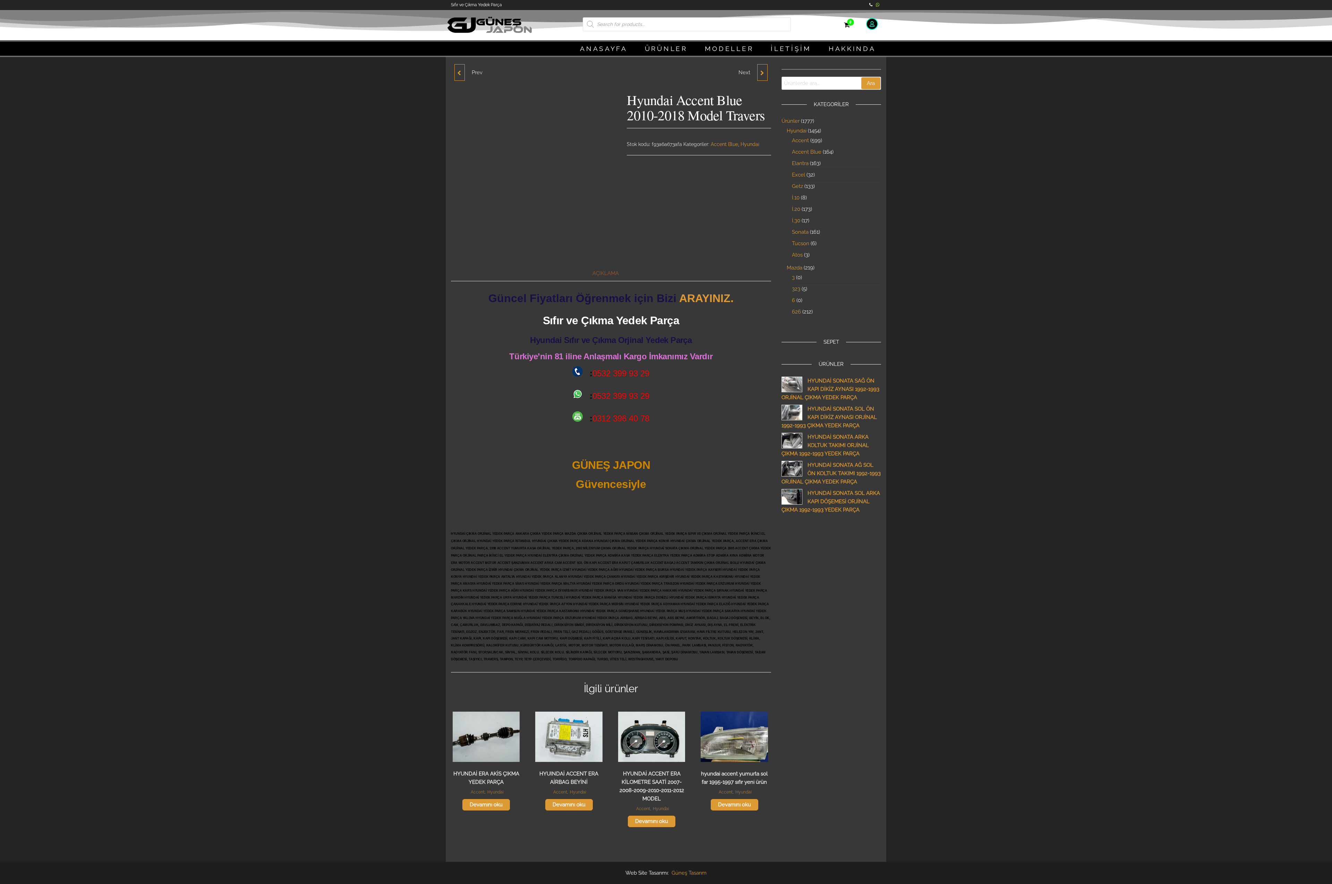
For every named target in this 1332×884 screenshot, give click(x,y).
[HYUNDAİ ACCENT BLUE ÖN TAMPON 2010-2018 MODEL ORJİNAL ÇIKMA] (762, 72)
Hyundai (750, 144)
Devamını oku (486, 804)
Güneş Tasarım (689, 873)
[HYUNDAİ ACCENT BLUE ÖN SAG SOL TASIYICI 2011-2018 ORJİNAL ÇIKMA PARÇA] (459, 72)
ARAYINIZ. (706, 298)
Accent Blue (724, 144)
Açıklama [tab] (605, 273)
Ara (871, 83)
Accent (478, 792)
